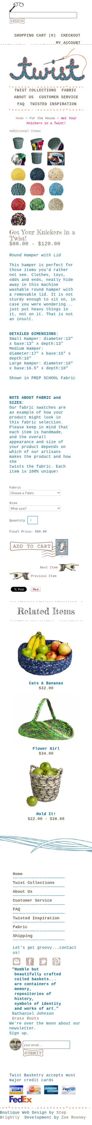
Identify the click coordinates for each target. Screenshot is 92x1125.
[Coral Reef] (37, 191)
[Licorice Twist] (56, 206)
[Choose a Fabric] (18, 144)
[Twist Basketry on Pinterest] (56, 962)
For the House (42, 118)
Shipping (22, 936)
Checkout (70, 35)
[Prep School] (18, 191)
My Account (68, 43)
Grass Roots (25, 1018)
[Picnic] (18, 221)
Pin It (36, 589)
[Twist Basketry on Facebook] (30, 962)
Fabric (69, 90)
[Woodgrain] (18, 176)
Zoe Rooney (73, 1117)
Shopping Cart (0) (35, 35)
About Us (24, 97)
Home (18, 874)
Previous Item (43, 576)
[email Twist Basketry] (17, 962)
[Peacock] (37, 176)
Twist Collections (35, 90)
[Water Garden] (56, 191)
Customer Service (58, 97)
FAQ (21, 104)
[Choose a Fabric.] (56, 164)
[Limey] (37, 206)
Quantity (17, 520)
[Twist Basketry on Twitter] (43, 962)
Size (13, 503)
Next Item (49, 567)
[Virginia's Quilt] (56, 176)
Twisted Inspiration (53, 104)
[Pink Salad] (18, 206)
